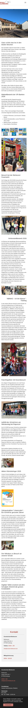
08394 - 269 (11, 645)
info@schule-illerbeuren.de (11, 648)
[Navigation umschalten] (25, 2)
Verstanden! (8, 704)
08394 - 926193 (8, 658)
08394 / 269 (4, 679)
